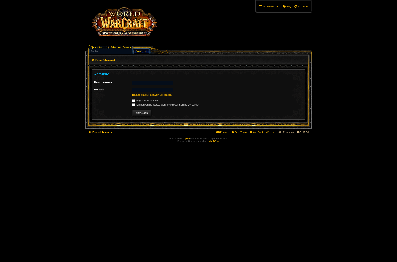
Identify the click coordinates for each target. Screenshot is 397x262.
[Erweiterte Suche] (121, 47)
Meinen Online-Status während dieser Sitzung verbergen (167, 104)
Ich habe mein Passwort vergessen (152, 94)
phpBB (186, 138)
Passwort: (100, 89)
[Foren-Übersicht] (124, 24)
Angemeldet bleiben (147, 100)
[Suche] (141, 50)
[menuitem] (301, 6)
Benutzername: (103, 82)
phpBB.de (214, 141)
